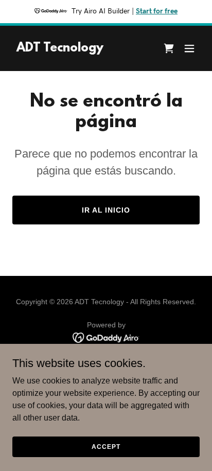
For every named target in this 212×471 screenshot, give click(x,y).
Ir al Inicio (106, 210)
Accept (106, 446)
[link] (59, 48)
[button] (168, 48)
